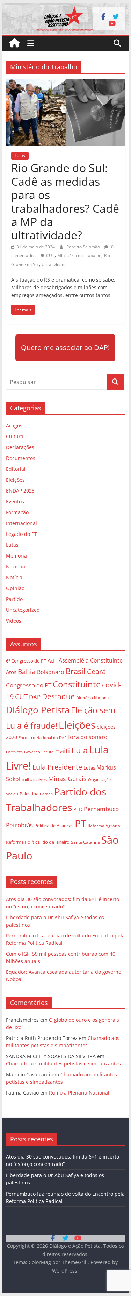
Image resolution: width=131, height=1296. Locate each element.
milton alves (34, 779)
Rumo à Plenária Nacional (79, 1092)
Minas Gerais (67, 778)
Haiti (62, 751)
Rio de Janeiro (55, 842)
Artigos (14, 425)
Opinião (15, 588)
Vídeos (13, 620)
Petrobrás (19, 825)
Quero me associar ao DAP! (65, 347)
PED (77, 809)
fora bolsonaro (88, 737)
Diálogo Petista (38, 710)
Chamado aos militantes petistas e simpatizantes (63, 1063)
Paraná (46, 793)
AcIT (52, 660)
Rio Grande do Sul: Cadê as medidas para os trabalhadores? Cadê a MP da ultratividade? (65, 201)
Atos (11, 671)
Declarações (20, 447)
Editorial (16, 469)
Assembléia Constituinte (91, 660)
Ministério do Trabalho (79, 256)
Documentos (20, 458)
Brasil (76, 671)
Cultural (15, 436)
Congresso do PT (28, 685)
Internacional (21, 523)
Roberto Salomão (83, 247)
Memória (16, 555)
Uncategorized (23, 610)
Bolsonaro (50, 672)
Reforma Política (23, 842)
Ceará (96, 671)
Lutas (20, 155)
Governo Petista (38, 752)
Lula (79, 750)
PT (80, 823)
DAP (35, 697)
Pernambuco (101, 809)
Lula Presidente (57, 767)
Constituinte (77, 684)
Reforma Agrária (104, 825)
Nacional (16, 566)
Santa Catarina (85, 842)
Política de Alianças (53, 825)
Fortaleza (14, 752)
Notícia (14, 577)
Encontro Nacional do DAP (43, 737)
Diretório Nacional (93, 697)
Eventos (15, 501)
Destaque (58, 696)
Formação (17, 512)
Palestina (29, 794)
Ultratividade (54, 265)
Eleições (15, 479)
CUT (50, 256)
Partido (14, 599)
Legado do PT (21, 534)
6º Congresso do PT (26, 661)
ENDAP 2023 (20, 490)
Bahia (27, 671)
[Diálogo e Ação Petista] (65, 8)
